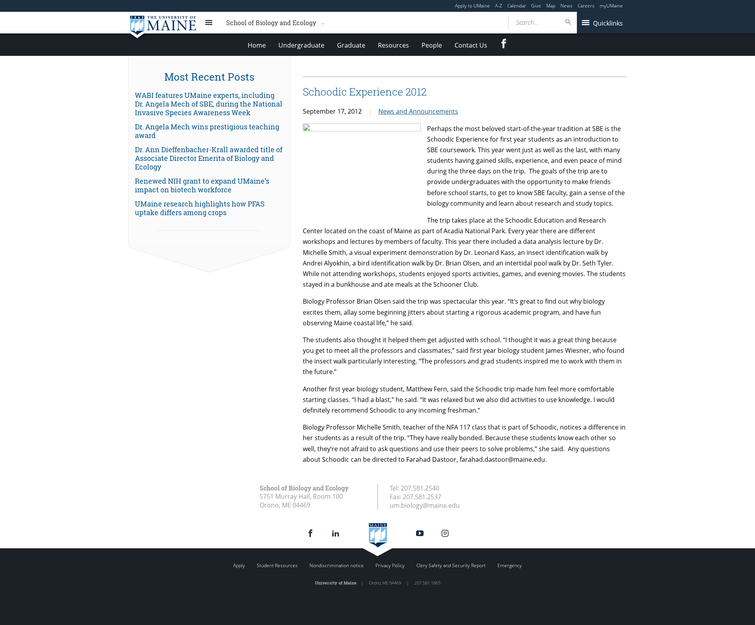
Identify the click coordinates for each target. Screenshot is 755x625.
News (566, 5)
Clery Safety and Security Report (451, 565)
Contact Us (471, 45)
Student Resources (277, 565)
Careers (586, 5)
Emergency (509, 565)
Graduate (351, 45)
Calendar (516, 5)
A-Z (498, 5)
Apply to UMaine (472, 5)
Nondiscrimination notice (336, 565)
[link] (209, 104)
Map (550, 5)
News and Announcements (418, 111)
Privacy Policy (390, 565)
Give (536, 5)
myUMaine (611, 5)
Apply (239, 565)
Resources (393, 45)
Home (257, 45)
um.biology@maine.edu (425, 505)
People (432, 45)
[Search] (569, 22)
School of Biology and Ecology (271, 22)
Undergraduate (301, 45)
